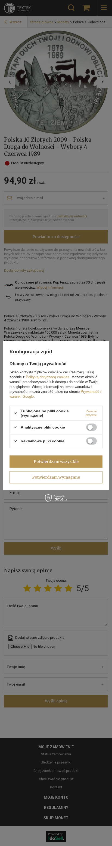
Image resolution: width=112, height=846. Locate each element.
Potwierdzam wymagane (56, 477)
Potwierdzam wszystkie (56, 461)
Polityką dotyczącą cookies (47, 377)
